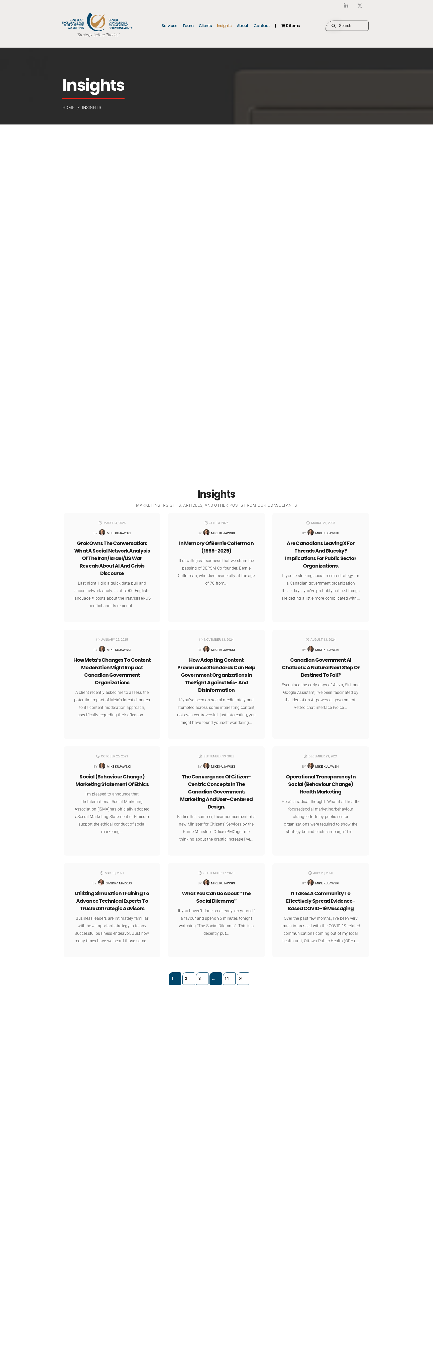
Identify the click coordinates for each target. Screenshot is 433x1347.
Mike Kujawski (119, 533)
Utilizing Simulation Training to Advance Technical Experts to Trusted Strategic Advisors (112, 901)
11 (227, 978)
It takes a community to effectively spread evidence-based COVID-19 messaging (320, 901)
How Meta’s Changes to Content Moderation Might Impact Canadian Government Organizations (112, 671)
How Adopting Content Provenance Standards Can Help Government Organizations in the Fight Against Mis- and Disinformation (216, 675)
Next (243, 978)
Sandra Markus (119, 883)
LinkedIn (346, 5)
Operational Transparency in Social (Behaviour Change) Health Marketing (321, 784)
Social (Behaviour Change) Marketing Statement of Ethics (111, 780)
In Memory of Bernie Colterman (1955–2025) (216, 547)
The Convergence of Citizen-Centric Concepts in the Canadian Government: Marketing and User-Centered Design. (216, 791)
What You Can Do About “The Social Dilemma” (216, 897)
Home (68, 107)
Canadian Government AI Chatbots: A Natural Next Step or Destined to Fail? (321, 667)
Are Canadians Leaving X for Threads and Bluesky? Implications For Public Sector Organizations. (320, 554)
